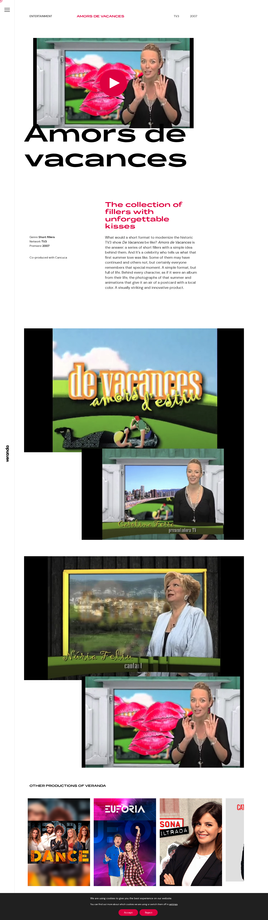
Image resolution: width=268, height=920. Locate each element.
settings (173, 904)
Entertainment (41, 16)
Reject (148, 912)
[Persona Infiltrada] (191, 842)
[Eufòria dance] (59, 842)
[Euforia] (125, 842)
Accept (128, 912)
